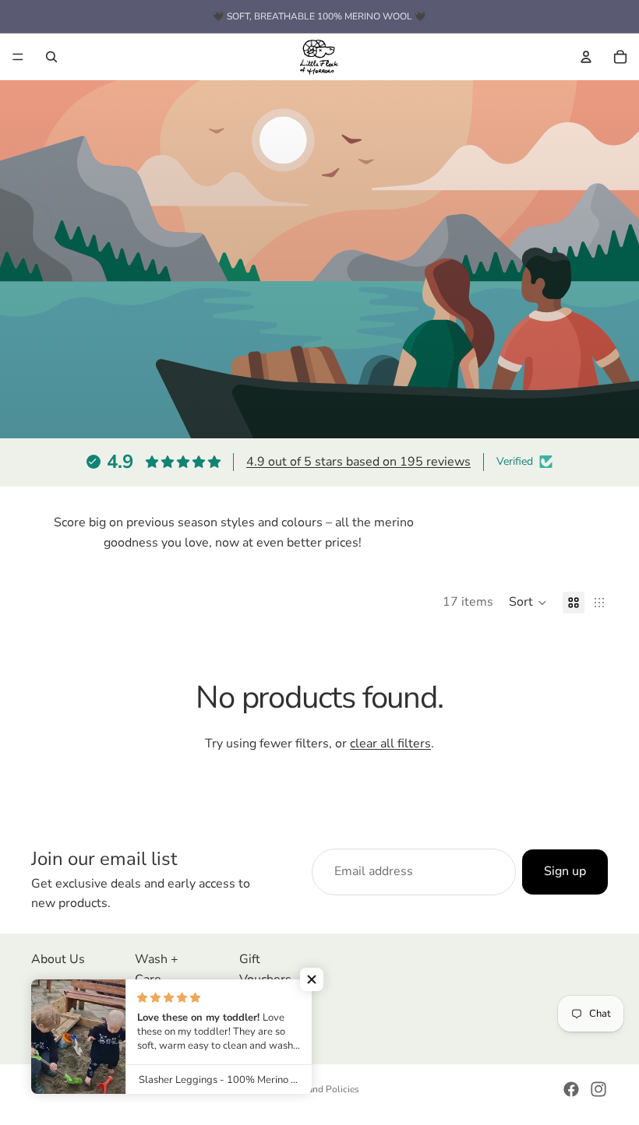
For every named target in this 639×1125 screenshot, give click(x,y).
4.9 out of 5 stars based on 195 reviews (358, 461)
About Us (58, 959)
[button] (528, 602)
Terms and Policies (320, 1089)
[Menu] (18, 57)
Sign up (565, 871)
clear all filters (390, 743)
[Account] (586, 57)
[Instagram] (598, 1089)
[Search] (51, 57)
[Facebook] (571, 1089)
